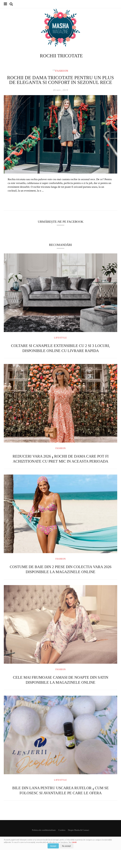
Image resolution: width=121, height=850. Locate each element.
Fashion (61, 70)
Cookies (61, 830)
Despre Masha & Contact (78, 830)
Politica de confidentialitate (44, 830)
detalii (74, 842)
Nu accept (66, 845)
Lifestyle (60, 338)
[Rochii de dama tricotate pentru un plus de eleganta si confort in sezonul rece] (60, 134)
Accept (53, 845)
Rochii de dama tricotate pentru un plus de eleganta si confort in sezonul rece (60, 80)
